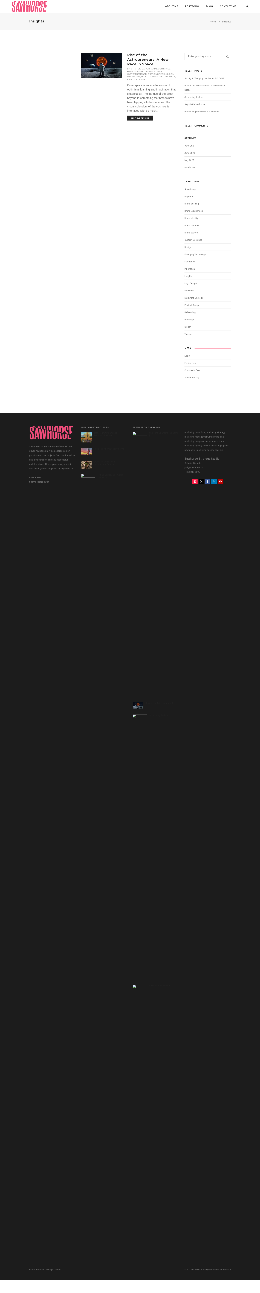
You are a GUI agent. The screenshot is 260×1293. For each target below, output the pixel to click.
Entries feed (190, 363)
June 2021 (189, 146)
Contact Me (228, 6)
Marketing (189, 290)
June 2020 (189, 153)
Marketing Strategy (163, 76)
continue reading (140, 118)
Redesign (189, 319)
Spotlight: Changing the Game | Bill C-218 (204, 78)
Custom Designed (137, 74)
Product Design (136, 79)
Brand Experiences (159, 69)
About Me (171, 6)
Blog (209, 6)
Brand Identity (191, 218)
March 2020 (190, 167)
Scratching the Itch (193, 97)
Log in (187, 356)
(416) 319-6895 (192, 472)
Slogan (187, 327)
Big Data (142, 69)
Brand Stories (154, 71)
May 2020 (189, 160)
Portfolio (192, 6)
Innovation (133, 76)
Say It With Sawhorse (194, 104)
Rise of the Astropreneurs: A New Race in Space (148, 59)
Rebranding (190, 312)
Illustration (189, 261)
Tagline (188, 334)
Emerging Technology (160, 74)
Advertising (190, 189)
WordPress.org (191, 377)
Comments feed (192, 370)
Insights (146, 76)
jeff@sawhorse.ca (193, 467)
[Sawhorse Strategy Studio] (29, 6)
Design (187, 247)
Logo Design (190, 283)
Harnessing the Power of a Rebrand (201, 111)
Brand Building (191, 204)
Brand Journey (136, 71)
